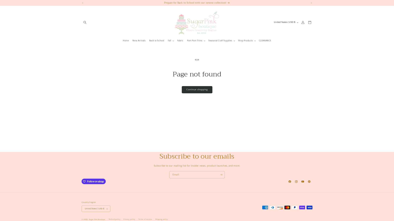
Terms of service (145, 219)
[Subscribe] (221, 174)
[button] (85, 22)
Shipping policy (161, 219)
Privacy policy (129, 219)
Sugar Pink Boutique (97, 219)
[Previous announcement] (82, 3)
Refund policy (114, 219)
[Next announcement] (311, 3)
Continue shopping (197, 89)
